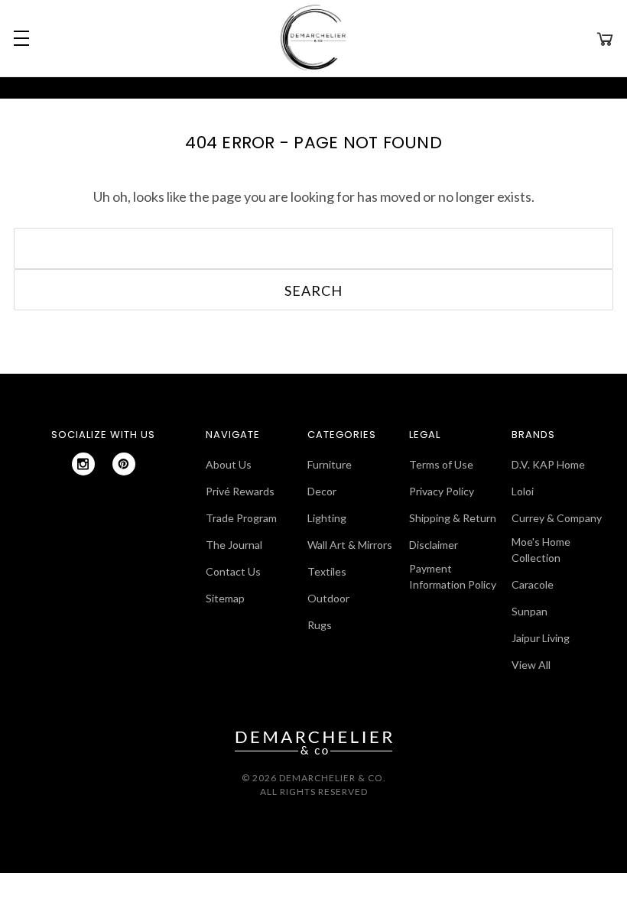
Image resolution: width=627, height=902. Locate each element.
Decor (321, 491)
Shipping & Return (452, 517)
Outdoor (328, 598)
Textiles (326, 571)
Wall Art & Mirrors (349, 544)
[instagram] (83, 464)
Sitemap (225, 598)
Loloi (523, 491)
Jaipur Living (541, 637)
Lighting (326, 517)
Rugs (319, 624)
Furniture (329, 464)
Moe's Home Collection (541, 549)
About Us (229, 464)
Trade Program (241, 517)
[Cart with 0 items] (605, 38)
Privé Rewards (240, 491)
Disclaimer (433, 544)
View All (531, 664)
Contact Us (233, 571)
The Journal (234, 544)
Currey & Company (557, 517)
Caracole (533, 584)
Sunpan (529, 611)
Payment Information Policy (452, 576)
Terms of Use (441, 464)
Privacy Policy (441, 491)
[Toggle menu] (19, 38)
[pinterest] (123, 464)
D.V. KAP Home (548, 464)
